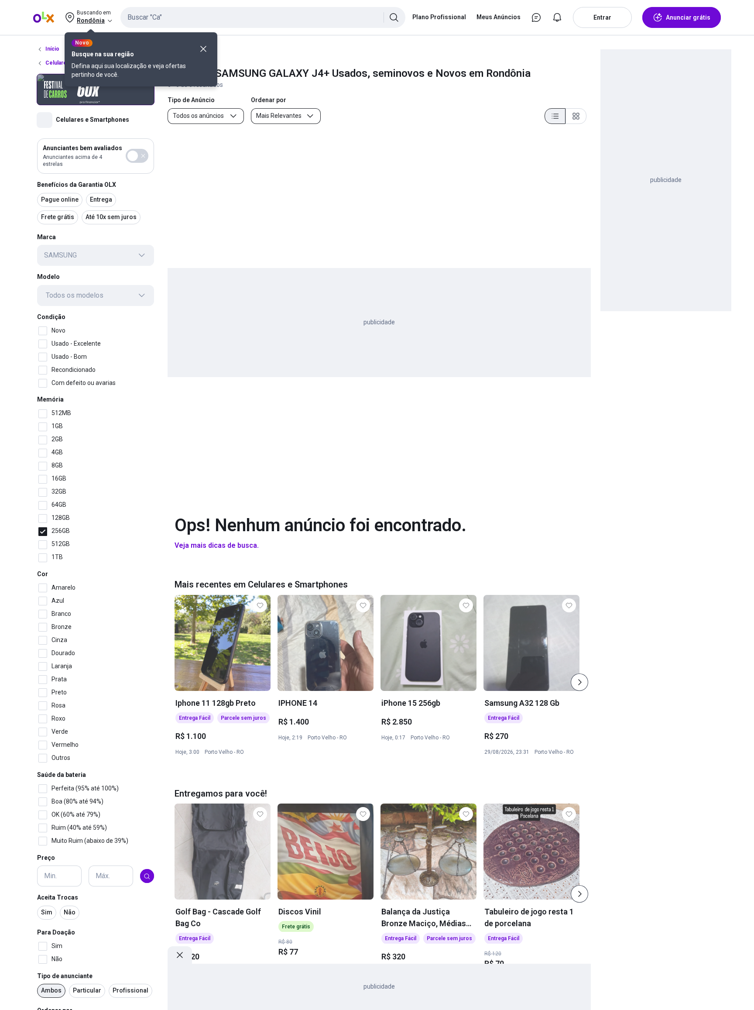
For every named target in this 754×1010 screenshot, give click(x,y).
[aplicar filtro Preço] (147, 876)
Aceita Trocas (57, 897)
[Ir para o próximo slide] (579, 682)
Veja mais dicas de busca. (217, 545)
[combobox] (262, 17)
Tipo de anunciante (65, 975)
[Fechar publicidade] (180, 955)
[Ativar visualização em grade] (576, 116)
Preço (46, 857)
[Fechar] (203, 48)
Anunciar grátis (688, 17)
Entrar (602, 17)
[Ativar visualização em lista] (555, 116)
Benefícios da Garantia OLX (76, 184)
